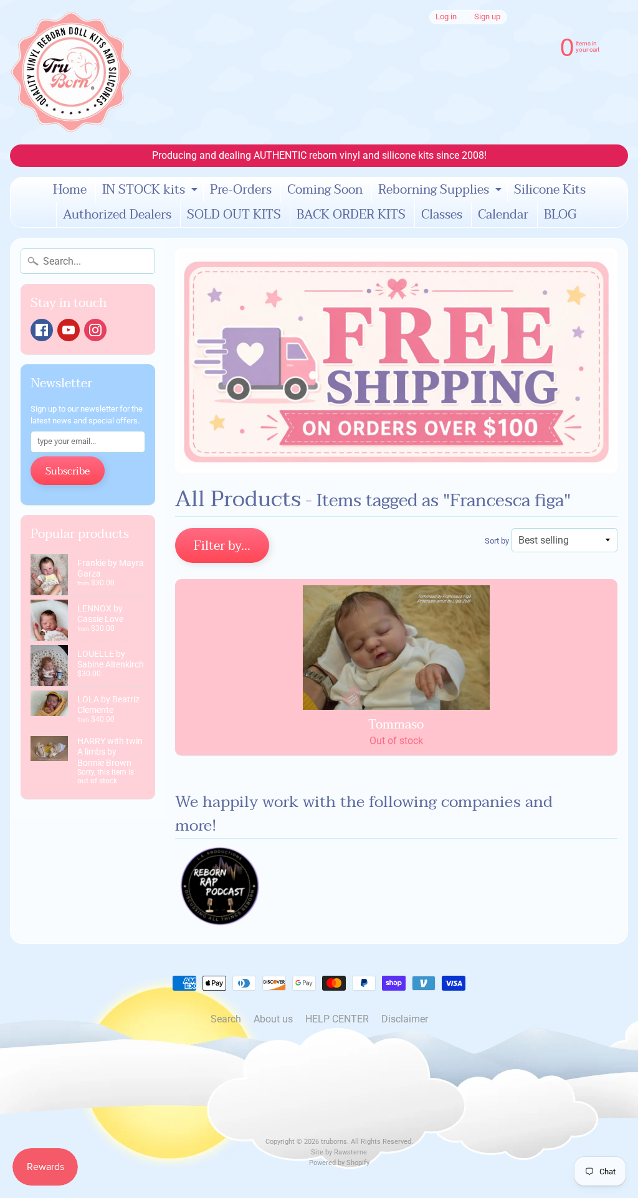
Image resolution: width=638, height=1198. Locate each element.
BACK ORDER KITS (351, 214)
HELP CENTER (337, 1019)
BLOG (560, 214)
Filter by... (222, 546)
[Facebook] (42, 330)
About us (273, 1019)
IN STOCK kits (151, 190)
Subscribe (67, 471)
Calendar (503, 214)
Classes (441, 214)
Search (226, 1019)
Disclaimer (404, 1019)
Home (70, 189)
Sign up (487, 17)
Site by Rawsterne (339, 1152)
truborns (334, 1142)
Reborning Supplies (441, 190)
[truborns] (71, 72)
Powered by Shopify (339, 1163)
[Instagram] (95, 330)
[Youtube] (68, 330)
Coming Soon (325, 189)
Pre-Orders (241, 189)
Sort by (497, 540)
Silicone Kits (550, 189)
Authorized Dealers (117, 214)
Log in (446, 17)
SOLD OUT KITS (234, 214)
